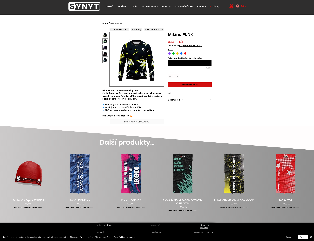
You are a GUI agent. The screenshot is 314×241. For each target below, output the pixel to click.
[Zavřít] (311, 237)
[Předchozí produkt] (1, 173)
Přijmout (303, 237)
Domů (105, 23)
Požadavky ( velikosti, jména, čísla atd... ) (186, 58)
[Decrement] (169, 76)
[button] (231, 5)
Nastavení (290, 237)
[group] (157, 182)
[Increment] (177, 76)
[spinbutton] (173, 76)
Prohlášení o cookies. (127, 237)
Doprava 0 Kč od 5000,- (191, 46)
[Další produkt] (312, 173)
